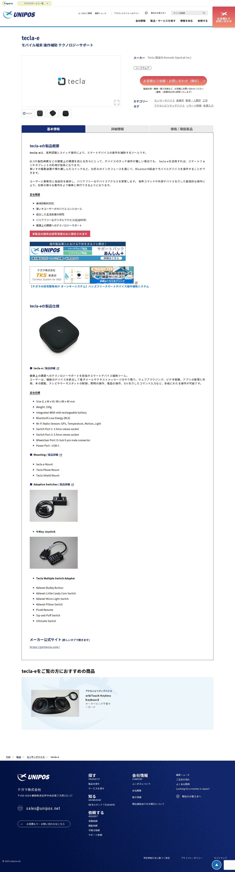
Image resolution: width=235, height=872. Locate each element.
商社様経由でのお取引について (148, 804)
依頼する (203, 20)
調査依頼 (93, 825)
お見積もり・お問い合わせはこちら (45, 824)
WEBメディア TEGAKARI (101, 805)
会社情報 (141, 20)
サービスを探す (96, 788)
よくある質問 (183, 784)
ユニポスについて (141, 784)
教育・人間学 (193, 100)
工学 (205, 100)
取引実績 (136, 797)
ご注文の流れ (183, 779)
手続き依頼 (94, 830)
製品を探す (94, 784)
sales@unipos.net (43, 808)
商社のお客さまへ (158, 12)
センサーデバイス (164, 100)
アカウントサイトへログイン (126, 13)
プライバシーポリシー (192, 857)
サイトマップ (220, 857)
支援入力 (208, 105)
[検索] (204, 13)
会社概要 (136, 790)
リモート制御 (194, 105)
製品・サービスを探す (163, 20)
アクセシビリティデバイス (169, 105)
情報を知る (186, 20)
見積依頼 (93, 821)
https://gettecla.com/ (45, 647)
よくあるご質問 (85, 13)
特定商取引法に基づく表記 (157, 857)
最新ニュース (100, 13)
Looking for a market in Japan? (193, 788)
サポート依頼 (95, 835)
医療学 (180, 100)
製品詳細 (50, 368)
